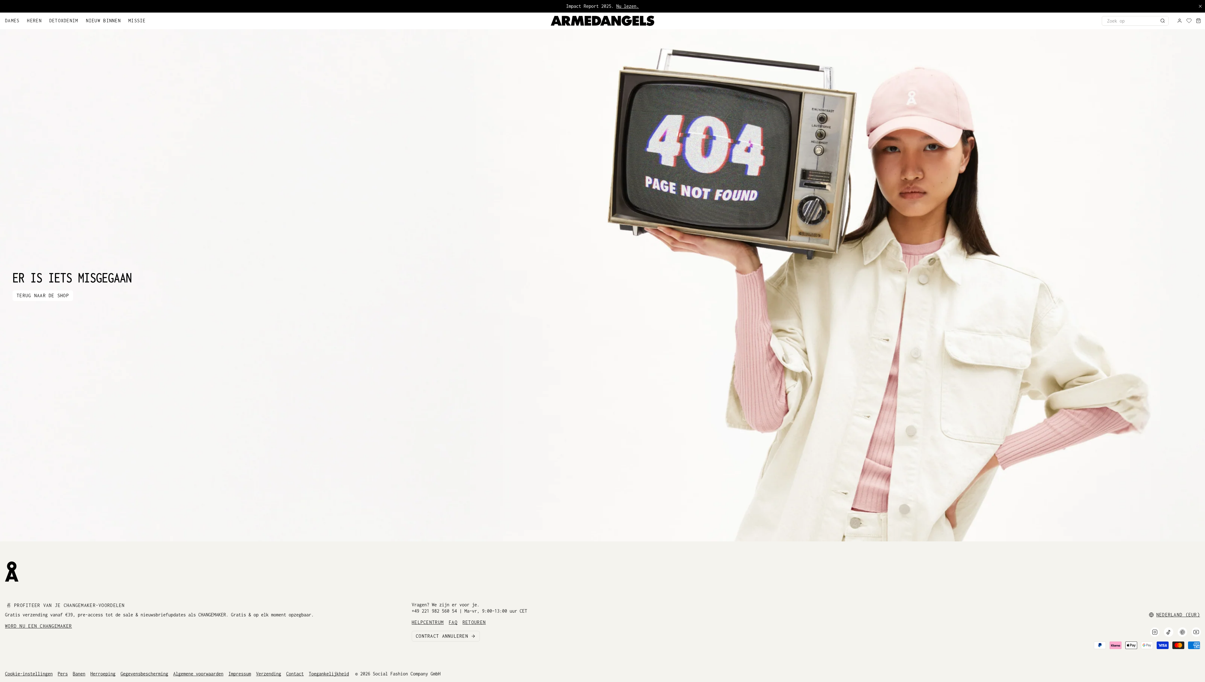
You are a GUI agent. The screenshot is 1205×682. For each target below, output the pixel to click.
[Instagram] (1155, 632)
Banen (79, 673)
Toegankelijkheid (329, 673)
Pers (63, 673)
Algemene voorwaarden (198, 673)
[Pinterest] (1182, 632)
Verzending (268, 673)
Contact (295, 673)
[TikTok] (1168, 632)
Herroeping (102, 673)
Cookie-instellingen (29, 673)
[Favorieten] (1189, 21)
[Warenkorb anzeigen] (1198, 21)
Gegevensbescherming (144, 673)
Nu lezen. (627, 6)
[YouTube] (1196, 632)
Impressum (239, 673)
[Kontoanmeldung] (1179, 21)
